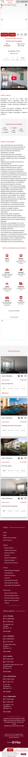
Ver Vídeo (4, 34)
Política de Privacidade (9, 538)
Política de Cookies (12, 756)
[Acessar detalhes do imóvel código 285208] (14, 473)
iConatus (17, 311)
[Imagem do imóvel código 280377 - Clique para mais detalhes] (14, 487)
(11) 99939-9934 (9, 639)
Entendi (23, 754)
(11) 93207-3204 (9, 679)
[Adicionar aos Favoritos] (25, 34)
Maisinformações (17, 750)
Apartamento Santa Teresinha (14, 38)
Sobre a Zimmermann (10, 593)
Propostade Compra (23, 750)
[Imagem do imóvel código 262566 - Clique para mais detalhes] (14, 406)
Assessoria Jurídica (9, 575)
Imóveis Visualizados (10, 558)
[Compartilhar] (19, 376)
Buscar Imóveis (8, 548)
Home (5, 532)
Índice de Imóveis (9, 560)
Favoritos (7, 555)
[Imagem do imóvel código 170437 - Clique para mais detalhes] (14, 365)
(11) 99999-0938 (9, 619)
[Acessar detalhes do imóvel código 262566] (14, 433)
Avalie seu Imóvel (9, 553)
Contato (6, 603)
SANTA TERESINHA (7, 376)
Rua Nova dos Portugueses (14, 41)
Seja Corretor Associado (11, 600)
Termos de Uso (7, 540)
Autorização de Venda (10, 580)
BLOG (4, 535)
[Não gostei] (21, 34)
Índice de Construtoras (11, 563)
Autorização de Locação (11, 583)
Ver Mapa (12, 34)
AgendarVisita (10, 750)
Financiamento (8, 573)
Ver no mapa (7, 631)
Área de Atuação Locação (11, 598)
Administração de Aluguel (11, 570)
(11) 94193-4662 (9, 699)
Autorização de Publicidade (12, 585)
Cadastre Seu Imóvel (10, 550)
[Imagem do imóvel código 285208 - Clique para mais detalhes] (14, 447)
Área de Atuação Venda (11, 595)
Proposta (7, 578)
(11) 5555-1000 (9, 659)
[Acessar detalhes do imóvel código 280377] (14, 514)
